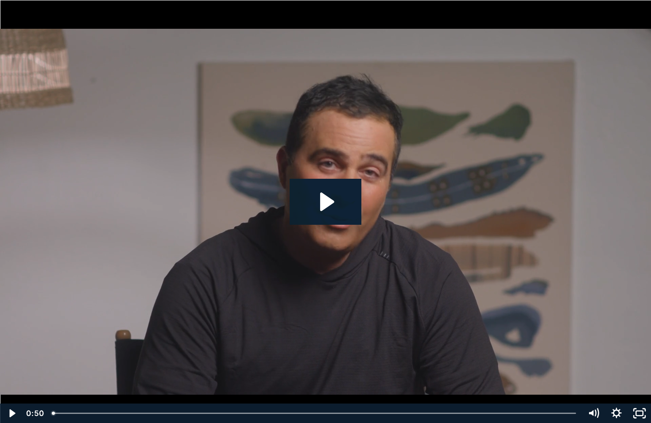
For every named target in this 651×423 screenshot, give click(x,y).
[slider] (314, 413)
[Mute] (593, 413)
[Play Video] (11, 413)
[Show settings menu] (616, 413)
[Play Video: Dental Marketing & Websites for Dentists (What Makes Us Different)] (326, 202)
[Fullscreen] (639, 413)
